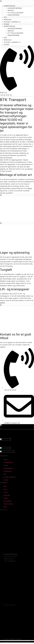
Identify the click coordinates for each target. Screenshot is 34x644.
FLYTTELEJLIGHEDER (15, 13)
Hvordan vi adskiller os (12, 22)
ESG (5, 38)
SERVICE (11, 10)
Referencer (8, 40)
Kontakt (6, 24)
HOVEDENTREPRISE (15, 8)
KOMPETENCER (9, 6)
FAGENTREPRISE (13, 15)
